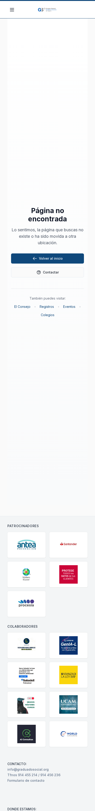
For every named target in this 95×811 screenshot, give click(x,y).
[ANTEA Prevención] (26, 545)
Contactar (51, 272)
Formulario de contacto (26, 780)
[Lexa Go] (26, 645)
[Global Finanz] (68, 574)
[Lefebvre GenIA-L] (68, 645)
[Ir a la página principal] (47, 9)
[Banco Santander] (68, 545)
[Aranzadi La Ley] (68, 675)
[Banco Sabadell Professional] (26, 675)
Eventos (69, 307)
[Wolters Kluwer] (26, 574)
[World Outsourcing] (68, 734)
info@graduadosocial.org (28, 769)
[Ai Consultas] (26, 734)
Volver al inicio (51, 258)
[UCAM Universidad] (68, 704)
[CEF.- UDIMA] (26, 704)
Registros (47, 307)
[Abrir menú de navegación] (12, 9)
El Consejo (22, 307)
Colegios (47, 315)
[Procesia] (26, 604)
